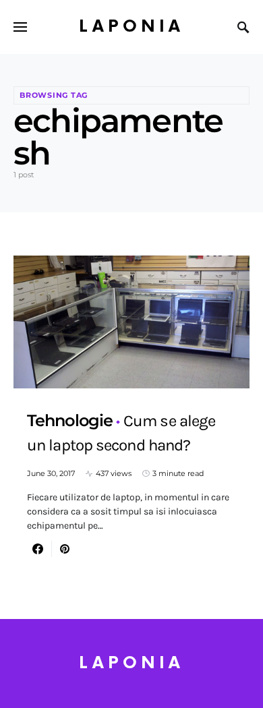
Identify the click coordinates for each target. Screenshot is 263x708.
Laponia (131, 26)
